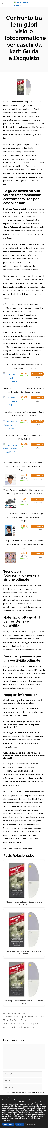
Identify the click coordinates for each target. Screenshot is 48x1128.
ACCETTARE (8, 1124)
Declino (19, 1124)
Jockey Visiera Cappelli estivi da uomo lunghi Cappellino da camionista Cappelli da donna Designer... (24, 517)
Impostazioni (31, 1124)
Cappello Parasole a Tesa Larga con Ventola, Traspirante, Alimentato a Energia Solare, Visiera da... (24, 544)
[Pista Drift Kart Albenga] (25, 3)
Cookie (36, 1118)
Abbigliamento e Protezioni (17, 1013)
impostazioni (6, 1120)
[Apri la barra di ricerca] (3, 3)
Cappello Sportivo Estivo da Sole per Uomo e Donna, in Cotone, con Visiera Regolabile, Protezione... (24, 466)
